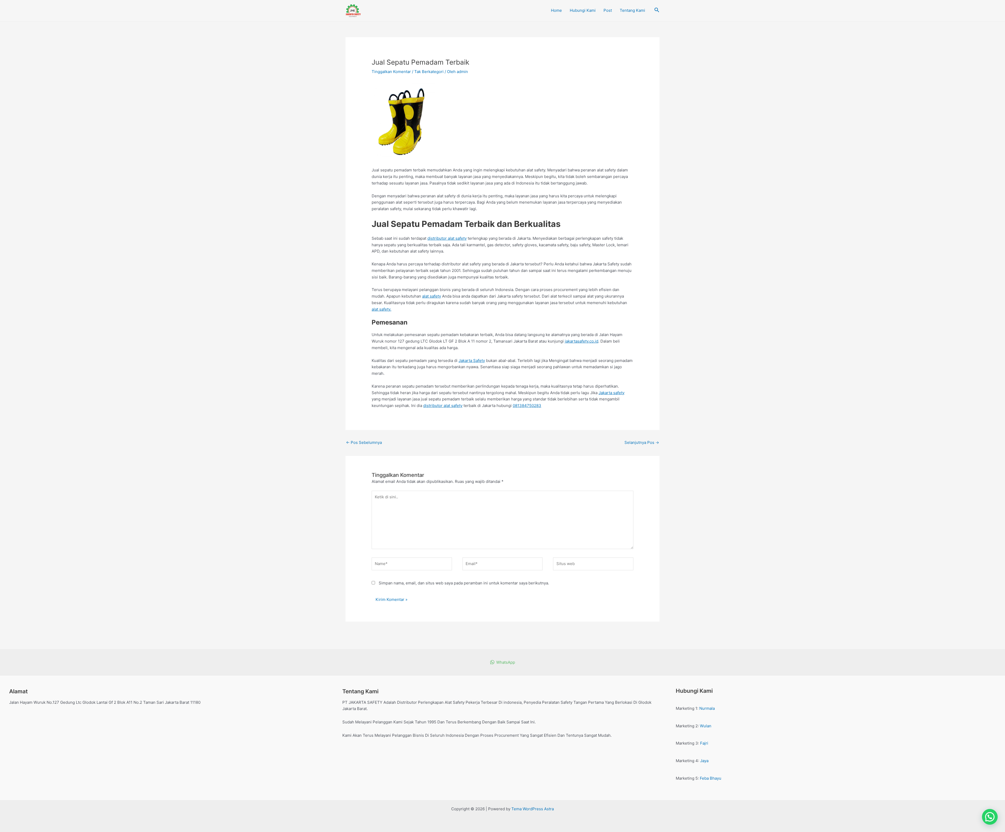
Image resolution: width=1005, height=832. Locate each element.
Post (608, 10)
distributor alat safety (447, 238)
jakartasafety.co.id (581, 341)
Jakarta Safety (472, 360)
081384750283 (527, 405)
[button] (990, 817)
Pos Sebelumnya (364, 442)
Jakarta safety (611, 392)
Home (556, 10)
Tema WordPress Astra (532, 808)
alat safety (431, 296)
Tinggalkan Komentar (391, 71)
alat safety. (381, 309)
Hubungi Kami (583, 10)
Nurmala (707, 708)
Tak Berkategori (429, 71)
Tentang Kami (632, 10)
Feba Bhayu (710, 778)
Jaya (704, 760)
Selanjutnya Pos (641, 442)
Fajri (704, 743)
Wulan (705, 725)
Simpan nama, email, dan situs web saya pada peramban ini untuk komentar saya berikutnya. (464, 582)
